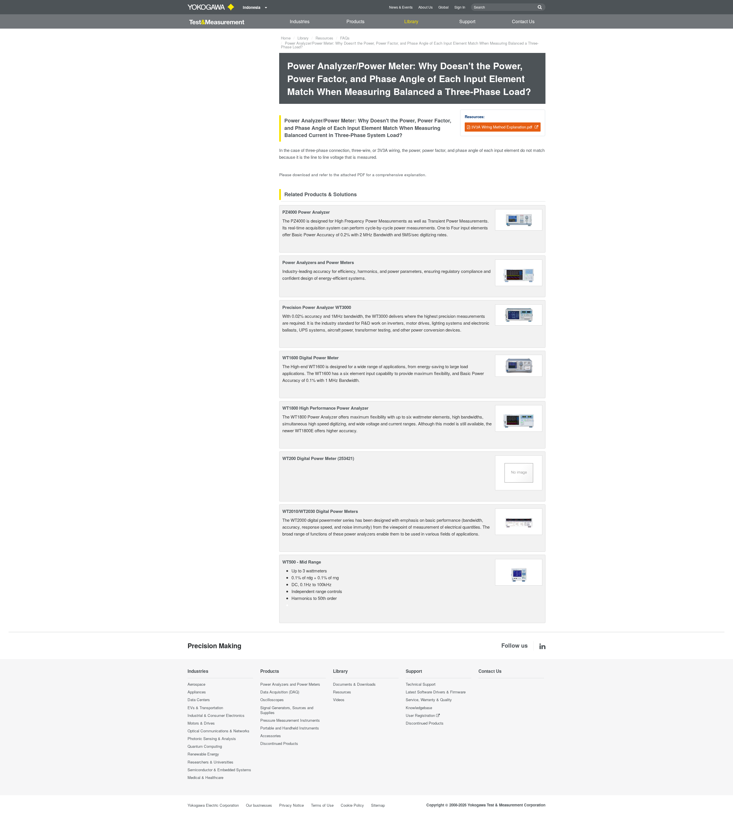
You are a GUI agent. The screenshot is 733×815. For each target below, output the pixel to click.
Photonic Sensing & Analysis (212, 738)
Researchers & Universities (210, 762)
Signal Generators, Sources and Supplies (286, 710)
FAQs (345, 38)
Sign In (459, 7)
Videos (338, 699)
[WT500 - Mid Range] (518, 571)
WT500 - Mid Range (301, 562)
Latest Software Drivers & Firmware (436, 692)
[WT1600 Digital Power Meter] (519, 365)
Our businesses (259, 805)
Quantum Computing (205, 746)
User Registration (420, 715)
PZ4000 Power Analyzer (306, 212)
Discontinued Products (279, 743)
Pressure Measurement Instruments (290, 720)
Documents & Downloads (354, 684)
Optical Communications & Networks (218, 730)
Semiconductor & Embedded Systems (219, 769)
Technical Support (421, 684)
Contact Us (523, 21)
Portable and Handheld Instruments (289, 728)
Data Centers (199, 699)
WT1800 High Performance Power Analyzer (325, 408)
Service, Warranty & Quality (429, 699)
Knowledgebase (419, 707)
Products (355, 21)
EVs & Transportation (205, 707)
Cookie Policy (352, 805)
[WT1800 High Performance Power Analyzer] (518, 418)
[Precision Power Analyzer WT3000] (519, 314)
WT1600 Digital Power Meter (310, 357)
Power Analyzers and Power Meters (318, 262)
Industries (300, 21)
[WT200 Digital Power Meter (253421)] (519, 472)
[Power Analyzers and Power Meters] (518, 272)
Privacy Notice (291, 805)
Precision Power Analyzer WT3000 (316, 307)
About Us (425, 7)
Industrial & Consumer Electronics (216, 715)
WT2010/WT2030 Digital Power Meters (320, 511)
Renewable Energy (203, 754)
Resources (324, 38)
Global (443, 7)
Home (286, 38)
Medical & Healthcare (205, 777)
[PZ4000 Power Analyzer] (519, 219)
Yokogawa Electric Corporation (213, 805)
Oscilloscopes (272, 699)
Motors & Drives (201, 723)
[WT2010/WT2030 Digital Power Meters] (519, 521)
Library (411, 21)
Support (467, 21)
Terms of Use (322, 805)
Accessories (270, 735)
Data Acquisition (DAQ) (279, 692)
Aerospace (196, 684)
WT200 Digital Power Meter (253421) (318, 458)
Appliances (197, 692)
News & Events (401, 7)
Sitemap (378, 805)
